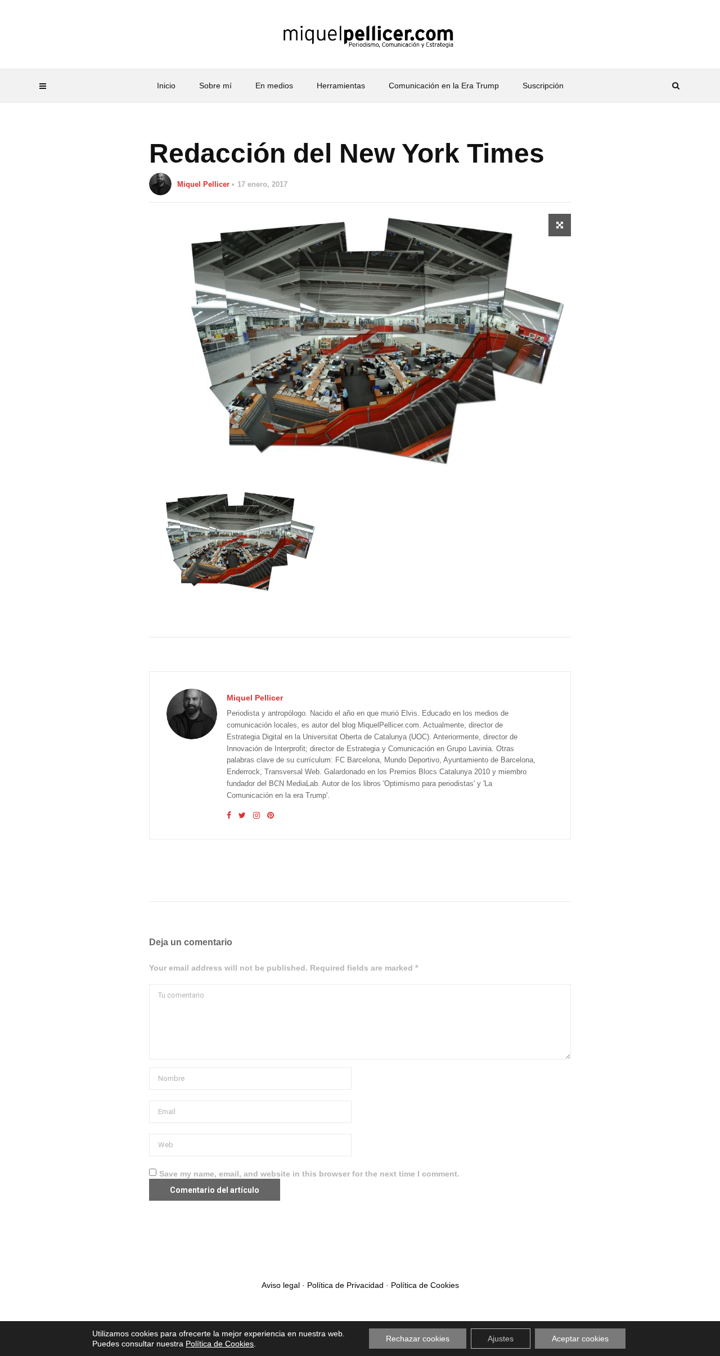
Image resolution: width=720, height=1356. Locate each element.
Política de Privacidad (345, 1285)
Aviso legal (281, 1285)
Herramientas (341, 85)
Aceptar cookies (580, 1338)
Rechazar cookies (417, 1338)
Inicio (166, 85)
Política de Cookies (425, 1285)
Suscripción (543, 85)
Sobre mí (215, 85)
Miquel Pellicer (203, 184)
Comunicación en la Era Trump (444, 85)
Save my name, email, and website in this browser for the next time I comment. (309, 1173)
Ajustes (501, 1338)
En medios (274, 85)
